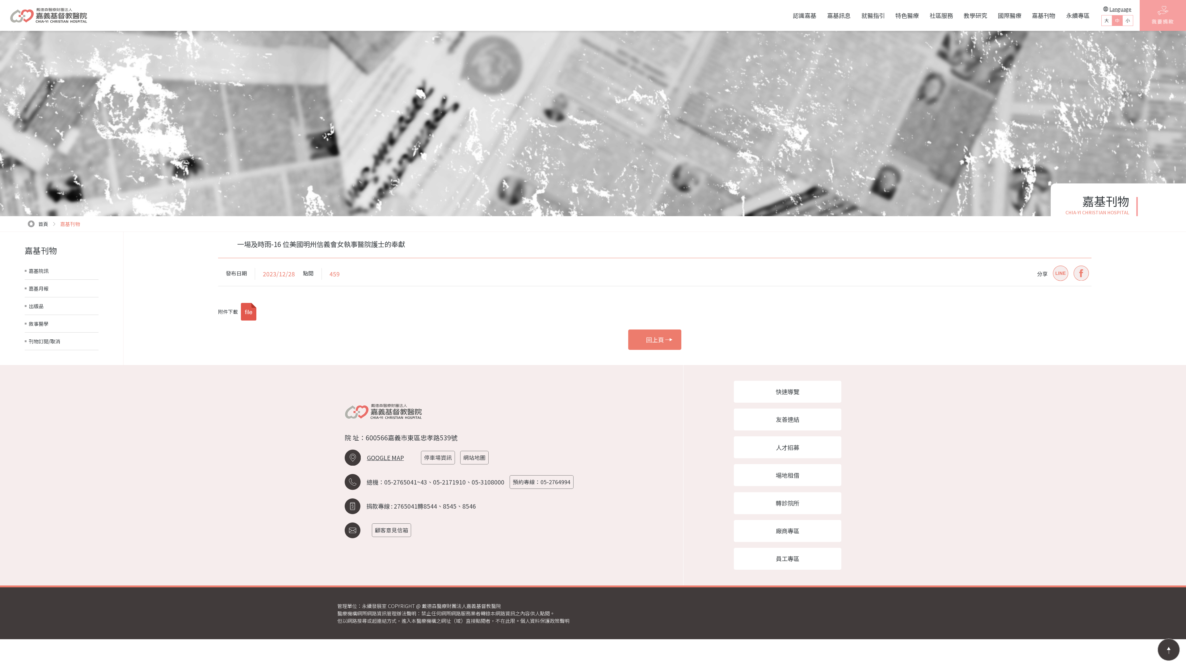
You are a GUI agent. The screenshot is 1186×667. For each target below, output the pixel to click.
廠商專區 (787, 530)
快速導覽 (787, 391)
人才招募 (787, 447)
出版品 (36, 306)
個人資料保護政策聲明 (545, 620)
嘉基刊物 (1043, 15)
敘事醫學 (38, 323)
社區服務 (941, 15)
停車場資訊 (438, 457)
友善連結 (787, 419)
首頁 (43, 224)
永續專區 (1078, 15)
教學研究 (975, 15)
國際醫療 (1009, 15)
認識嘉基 (804, 15)
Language (1120, 9)
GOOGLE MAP (385, 457)
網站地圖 (474, 457)
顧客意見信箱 (391, 530)
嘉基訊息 (839, 15)
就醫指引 (873, 15)
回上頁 (655, 339)
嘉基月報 (38, 288)
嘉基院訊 (38, 271)
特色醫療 (907, 15)
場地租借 (787, 475)
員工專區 (787, 558)
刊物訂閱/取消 (44, 341)
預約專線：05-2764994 (541, 482)
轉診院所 (787, 503)
